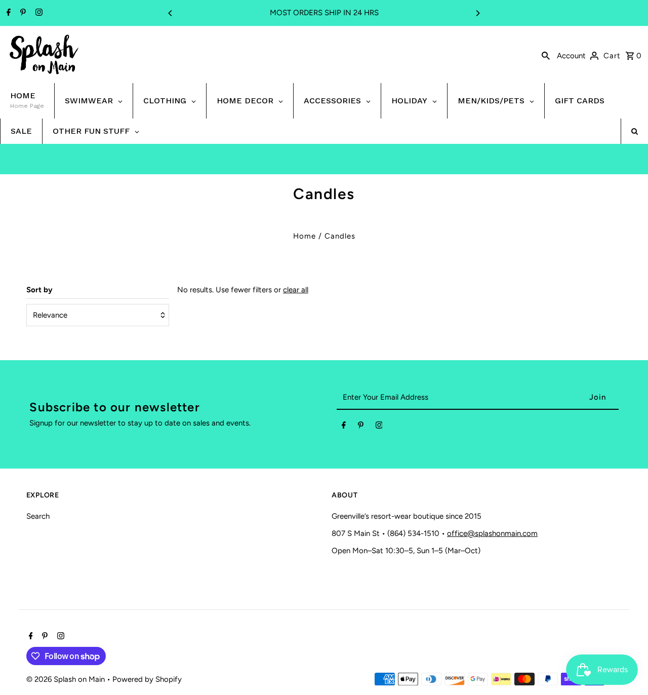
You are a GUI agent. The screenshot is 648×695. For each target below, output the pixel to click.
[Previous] (170, 13)
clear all (295, 289)
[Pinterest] (22, 13)
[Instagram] (38, 13)
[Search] (545, 55)
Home (304, 236)
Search (38, 516)
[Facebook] (7, 13)
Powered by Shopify (147, 679)
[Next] (477, 13)
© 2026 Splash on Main (66, 679)
